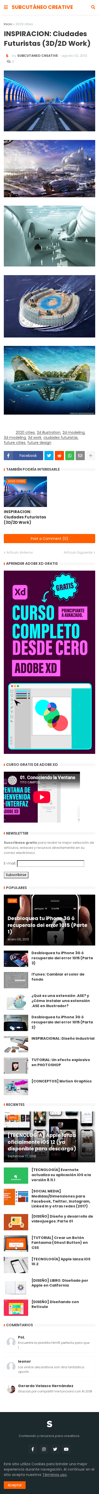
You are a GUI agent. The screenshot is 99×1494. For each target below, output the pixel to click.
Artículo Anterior (19, 552)
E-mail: (10, 863)
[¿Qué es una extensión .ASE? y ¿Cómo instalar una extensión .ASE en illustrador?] (16, 1001)
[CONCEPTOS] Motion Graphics (61, 1081)
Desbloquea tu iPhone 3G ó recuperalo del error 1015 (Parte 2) (62, 1022)
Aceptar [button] (15, 1485)
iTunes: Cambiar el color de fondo (58, 977)
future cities (14, 443)
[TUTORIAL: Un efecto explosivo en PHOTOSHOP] (16, 1066)
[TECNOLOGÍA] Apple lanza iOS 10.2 (60, 1262)
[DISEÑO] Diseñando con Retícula (55, 1304)
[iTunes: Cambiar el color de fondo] (16, 980)
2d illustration (48, 432)
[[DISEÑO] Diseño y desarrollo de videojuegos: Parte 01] (16, 1222)
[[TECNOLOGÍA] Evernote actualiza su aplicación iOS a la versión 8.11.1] (16, 1175)
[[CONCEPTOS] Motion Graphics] (16, 1087)
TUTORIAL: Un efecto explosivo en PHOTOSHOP (60, 1062)
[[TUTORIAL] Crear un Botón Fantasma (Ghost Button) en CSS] (16, 1243)
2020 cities (24, 24)
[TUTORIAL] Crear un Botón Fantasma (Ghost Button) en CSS (59, 1242)
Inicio (8, 24)
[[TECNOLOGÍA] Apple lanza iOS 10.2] (16, 1265)
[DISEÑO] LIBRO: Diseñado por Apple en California (59, 1283)
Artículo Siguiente (78, 552)
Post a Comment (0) (49, 538)
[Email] (80, 455)
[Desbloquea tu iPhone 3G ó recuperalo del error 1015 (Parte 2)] (16, 1023)
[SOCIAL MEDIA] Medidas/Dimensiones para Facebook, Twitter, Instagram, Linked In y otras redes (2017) (60, 1199)
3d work (34, 438)
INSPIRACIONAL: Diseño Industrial (62, 1038)
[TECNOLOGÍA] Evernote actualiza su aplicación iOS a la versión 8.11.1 (61, 1174)
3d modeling (15, 438)
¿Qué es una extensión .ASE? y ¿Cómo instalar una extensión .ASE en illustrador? (60, 1000)
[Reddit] (59, 455)
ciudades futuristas (60, 438)
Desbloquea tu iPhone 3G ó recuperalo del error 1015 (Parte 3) (62, 958)
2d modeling (73, 432)
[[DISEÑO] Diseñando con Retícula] (16, 1308)
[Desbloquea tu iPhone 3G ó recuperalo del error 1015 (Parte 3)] (16, 959)
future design (39, 443)
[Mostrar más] (90, 455)
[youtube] (66, 1449)
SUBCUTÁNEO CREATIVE (42, 7)
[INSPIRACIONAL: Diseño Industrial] (16, 1044)
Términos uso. (54, 1474)
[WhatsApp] (69, 455)
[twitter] (55, 1449)
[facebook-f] (32, 1449)
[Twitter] (49, 455)
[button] (6, 7)
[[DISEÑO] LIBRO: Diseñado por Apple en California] (16, 1286)
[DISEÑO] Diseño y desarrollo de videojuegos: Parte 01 (62, 1219)
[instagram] (44, 1449)
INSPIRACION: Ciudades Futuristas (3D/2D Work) (25, 517)
